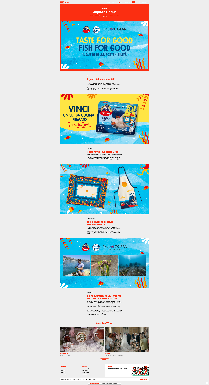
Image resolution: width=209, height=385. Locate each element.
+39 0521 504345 (85, 372)
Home (108, 2)
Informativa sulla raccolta (94, 383)
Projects (120, 2)
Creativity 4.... (126, 2)
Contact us (63, 374)
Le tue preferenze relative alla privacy (109, 383)
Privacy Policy (88, 379)
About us (114, 2)
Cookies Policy (94, 379)
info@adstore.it (85, 374)
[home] (64, 2)
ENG (137, 2)
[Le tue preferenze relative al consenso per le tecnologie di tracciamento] (207, 383)
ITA (133, 2)
